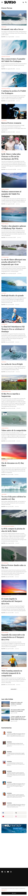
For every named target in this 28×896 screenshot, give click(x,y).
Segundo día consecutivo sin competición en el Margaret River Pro (13, 637)
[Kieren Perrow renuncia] (14, 111)
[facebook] (7, 812)
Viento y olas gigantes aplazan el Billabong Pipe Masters (13, 227)
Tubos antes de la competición (13, 430)
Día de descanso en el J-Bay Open (12, 464)
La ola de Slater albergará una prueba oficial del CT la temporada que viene (13, 262)
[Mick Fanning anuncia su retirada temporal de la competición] (14, 659)
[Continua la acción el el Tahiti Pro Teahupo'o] (14, 79)
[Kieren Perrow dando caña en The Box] (14, 553)
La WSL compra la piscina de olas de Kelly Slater (13, 529)
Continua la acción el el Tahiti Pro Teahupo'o (13, 92)
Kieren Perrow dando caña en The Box (13, 566)
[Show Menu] (2, 2)
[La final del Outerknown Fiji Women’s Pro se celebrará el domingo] (14, 315)
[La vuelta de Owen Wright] (14, 352)
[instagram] (20, 816)
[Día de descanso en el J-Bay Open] (14, 451)
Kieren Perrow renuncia (11, 123)
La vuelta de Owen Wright (12, 364)
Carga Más (13, 689)
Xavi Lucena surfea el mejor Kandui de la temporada (18, 710)
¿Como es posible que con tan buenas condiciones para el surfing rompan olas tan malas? (18, 718)
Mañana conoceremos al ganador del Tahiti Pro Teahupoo (11, 193)
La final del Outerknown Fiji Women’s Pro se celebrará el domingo (13, 329)
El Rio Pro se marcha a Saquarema (10, 394)
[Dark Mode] (23, 2)
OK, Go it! (14, 893)
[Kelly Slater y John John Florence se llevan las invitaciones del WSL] (14, 142)
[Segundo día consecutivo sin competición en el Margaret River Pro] (14, 623)
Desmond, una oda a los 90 (12, 29)
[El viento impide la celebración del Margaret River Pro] (14, 587)
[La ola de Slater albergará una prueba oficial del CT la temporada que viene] (14, 248)
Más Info (3, 890)
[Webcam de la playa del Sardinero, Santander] (5, 704)
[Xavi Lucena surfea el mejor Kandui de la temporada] (5, 711)
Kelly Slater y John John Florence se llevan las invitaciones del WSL (11, 156)
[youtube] (7, 816)
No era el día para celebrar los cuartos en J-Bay (13, 497)
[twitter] (20, 812)
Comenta (17, 36)
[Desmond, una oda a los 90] (14, 17)
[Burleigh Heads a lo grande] (14, 284)
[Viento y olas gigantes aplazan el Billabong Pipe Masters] (14, 214)
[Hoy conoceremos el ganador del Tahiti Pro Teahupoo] (14, 47)
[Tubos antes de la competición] (14, 419)
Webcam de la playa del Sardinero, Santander (16, 703)
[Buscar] (26, 2)
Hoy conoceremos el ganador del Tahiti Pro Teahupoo (13, 60)
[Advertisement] (14, 851)
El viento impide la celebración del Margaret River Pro (11, 601)
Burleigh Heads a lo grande (12, 295)
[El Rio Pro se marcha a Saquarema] (14, 382)
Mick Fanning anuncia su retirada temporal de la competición (11, 673)
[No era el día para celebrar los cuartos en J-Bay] (14, 485)
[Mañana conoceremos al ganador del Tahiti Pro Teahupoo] (14, 180)
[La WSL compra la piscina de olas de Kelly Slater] (14, 517)
